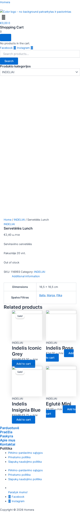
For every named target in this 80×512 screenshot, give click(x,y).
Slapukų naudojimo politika (25, 461)
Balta (42, 295)
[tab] (44, 276)
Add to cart (23, 363)
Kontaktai (7, 444)
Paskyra (6, 436)
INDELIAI (19, 219)
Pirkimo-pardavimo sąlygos (25, 452)
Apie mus (7, 440)
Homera (5, 2)
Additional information (26, 276)
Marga (51, 295)
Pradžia (6, 432)
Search (9, 61)
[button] (40, 17)
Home (7, 219)
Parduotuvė (9, 428)
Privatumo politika (19, 457)
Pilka (59, 295)
